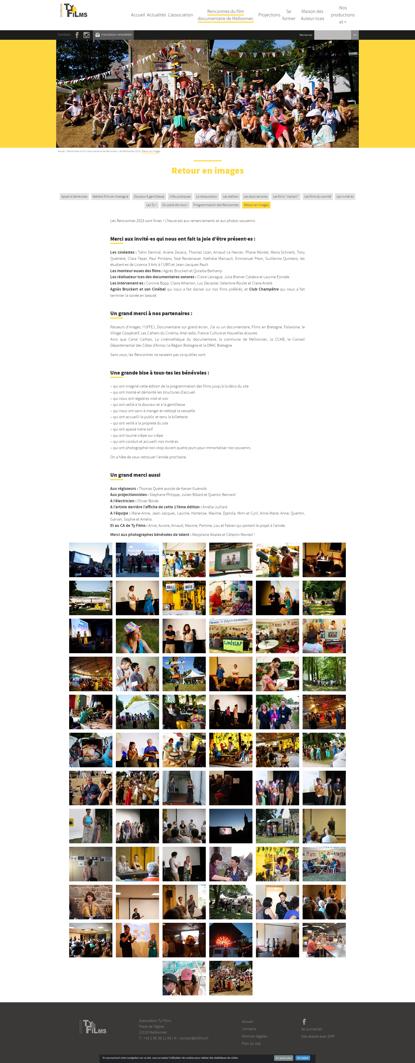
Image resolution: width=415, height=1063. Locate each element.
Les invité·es (345, 196)
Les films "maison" (286, 196)
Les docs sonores (256, 196)
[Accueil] (74, 6)
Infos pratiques (180, 196)
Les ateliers (230, 196)
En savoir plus (284, 1058)
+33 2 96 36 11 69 (157, 1038)
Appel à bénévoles (74, 196)
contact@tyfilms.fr (194, 1038)
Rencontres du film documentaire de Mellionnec (226, 15)
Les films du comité (317, 196)
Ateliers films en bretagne (110, 196)
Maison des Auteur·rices (312, 15)
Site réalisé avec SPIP (318, 1036)
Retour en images (256, 205)
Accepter (302, 1058)
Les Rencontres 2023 (129, 151)
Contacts (64, 34)
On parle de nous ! (175, 205)
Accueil (138, 15)
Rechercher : (307, 35)
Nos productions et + (343, 15)
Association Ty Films (155, 1020)
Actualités (156, 15)
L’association (180, 15)
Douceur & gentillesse (149, 196)
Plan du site (251, 1043)
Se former (288, 15)
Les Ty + (151, 205)
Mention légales (254, 1036)
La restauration (206, 196)
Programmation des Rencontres (216, 205)
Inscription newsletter (116, 34)
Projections (269, 15)
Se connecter (311, 1029)
